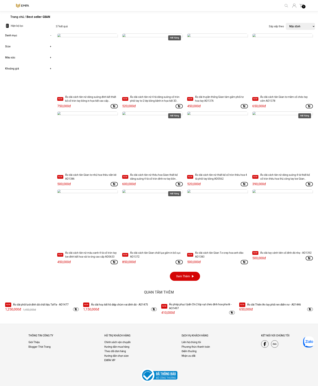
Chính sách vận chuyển (117, 342)
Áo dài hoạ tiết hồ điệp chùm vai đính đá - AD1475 (119, 304)
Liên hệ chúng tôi (191, 342)
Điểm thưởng (189, 351)
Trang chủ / (18, 17)
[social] (265, 344)
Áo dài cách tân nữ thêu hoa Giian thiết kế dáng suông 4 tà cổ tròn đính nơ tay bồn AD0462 (154, 178)
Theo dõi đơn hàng (115, 351)
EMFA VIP (109, 360)
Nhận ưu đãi (188, 355)
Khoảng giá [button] (12, 68)
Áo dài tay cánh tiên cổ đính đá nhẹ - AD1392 (286, 252)
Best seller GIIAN (38, 17)
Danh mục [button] (11, 35)
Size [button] (7, 46)
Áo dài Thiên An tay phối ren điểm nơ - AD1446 (274, 304)
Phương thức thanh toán (196, 346)
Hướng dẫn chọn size (116, 355)
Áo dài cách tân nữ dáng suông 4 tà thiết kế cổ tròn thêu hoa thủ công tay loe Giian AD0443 (285, 178)
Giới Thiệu (34, 342)
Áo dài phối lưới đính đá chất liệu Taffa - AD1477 (40, 304)
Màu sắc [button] (10, 57)
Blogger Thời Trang (40, 346)
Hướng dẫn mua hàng (116, 346)
